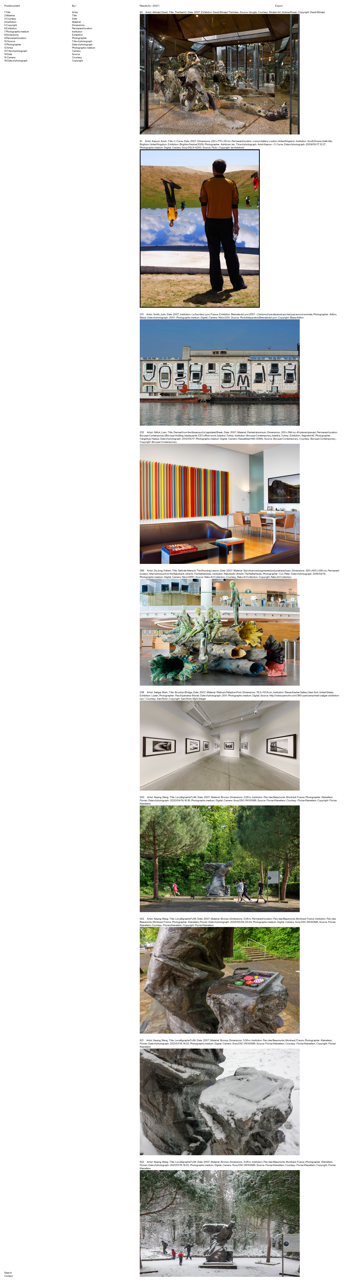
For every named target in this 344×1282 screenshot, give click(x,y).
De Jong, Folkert (162, 570)
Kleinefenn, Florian (197, 922)
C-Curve (178, 141)
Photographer (13, 44)
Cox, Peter (284, 574)
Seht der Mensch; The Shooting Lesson (198, 570)
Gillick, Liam (160, 432)
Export (279, 6)
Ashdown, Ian (228, 144)
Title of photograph (17, 51)
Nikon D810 (188, 577)
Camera (11, 57)
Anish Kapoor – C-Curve (270, 144)
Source (11, 41)
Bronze (225, 797)
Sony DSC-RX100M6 (244, 800)
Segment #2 (308, 435)
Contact (8, 1276)
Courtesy (11, 19)
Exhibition (11, 28)
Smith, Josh (159, 314)
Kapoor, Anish (159, 141)
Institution (11, 22)
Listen (155, 695)
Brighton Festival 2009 (192, 144)
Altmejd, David (160, 12)
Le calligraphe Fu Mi (186, 797)
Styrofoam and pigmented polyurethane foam (267, 570)
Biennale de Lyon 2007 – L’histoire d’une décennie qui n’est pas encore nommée (271, 314)
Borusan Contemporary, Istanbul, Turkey (267, 435)
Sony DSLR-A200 (191, 147)
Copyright (11, 25)
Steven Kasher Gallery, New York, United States (309, 692)
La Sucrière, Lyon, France (205, 314)
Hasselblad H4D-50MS (250, 439)
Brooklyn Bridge (183, 692)
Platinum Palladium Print (229, 692)
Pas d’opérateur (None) (187, 695)
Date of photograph (17, 61)
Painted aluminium (256, 432)
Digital (167, 147)
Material (10, 15)
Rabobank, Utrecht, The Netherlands (243, 574)
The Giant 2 (181, 12)
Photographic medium (17, 31)
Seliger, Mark (161, 692)
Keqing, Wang (161, 797)
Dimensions (12, 35)
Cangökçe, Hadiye (149, 439)
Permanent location (16, 38)
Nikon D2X (224, 317)
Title (8, 12)
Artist (10, 48)
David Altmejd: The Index (226, 12)
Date (9, 54)
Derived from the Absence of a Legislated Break (198, 432)
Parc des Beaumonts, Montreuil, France (284, 797)
